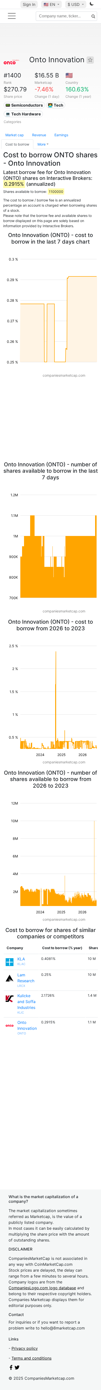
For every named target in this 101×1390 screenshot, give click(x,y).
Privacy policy (25, 1348)
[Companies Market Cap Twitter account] (17, 1368)
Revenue (39, 135)
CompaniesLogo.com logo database (42, 1287)
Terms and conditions (31, 1358)
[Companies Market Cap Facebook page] (11, 1368)
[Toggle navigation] (12, 16)
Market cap (14, 135)
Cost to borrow (17, 144)
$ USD (74, 4)
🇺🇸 (49, 4)
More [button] (42, 144)
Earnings (61, 135)
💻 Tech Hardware (23, 114)
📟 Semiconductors (24, 105)
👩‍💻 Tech (55, 105)
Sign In (29, 4)
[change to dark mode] (92, 5)
